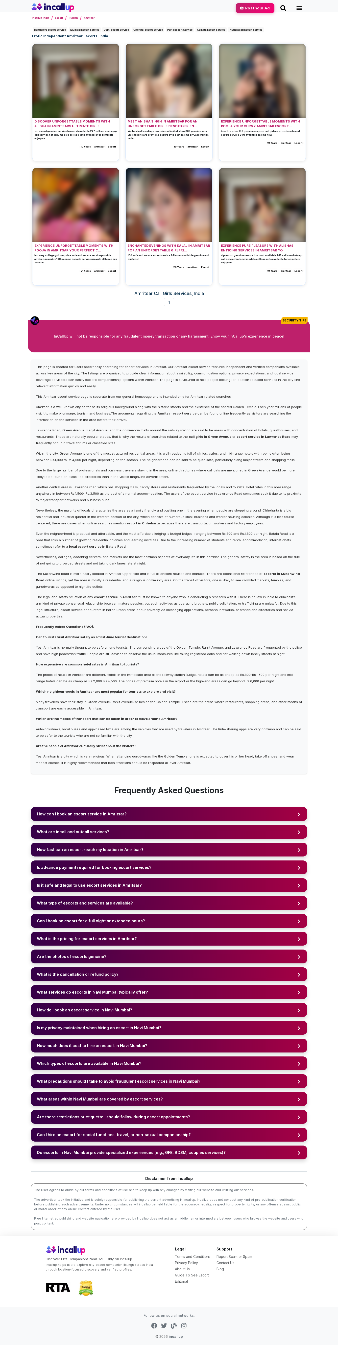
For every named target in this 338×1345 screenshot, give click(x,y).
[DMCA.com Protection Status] (85, 1287)
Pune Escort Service (180, 29)
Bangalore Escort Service (50, 29)
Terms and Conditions (193, 1256)
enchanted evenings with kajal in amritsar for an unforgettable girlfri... (169, 248)
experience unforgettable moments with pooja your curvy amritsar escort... (260, 124)
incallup (176, 1336)
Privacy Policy (186, 1263)
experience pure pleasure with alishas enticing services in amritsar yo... (257, 248)
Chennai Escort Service (148, 29)
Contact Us (225, 1263)
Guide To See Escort (192, 1275)
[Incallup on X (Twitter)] (164, 1325)
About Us (182, 1269)
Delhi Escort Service (116, 29)
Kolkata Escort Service (211, 29)
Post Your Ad (257, 8)
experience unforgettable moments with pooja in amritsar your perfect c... (73, 248)
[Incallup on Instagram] (184, 1325)
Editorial (181, 1281)
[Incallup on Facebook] (154, 1325)
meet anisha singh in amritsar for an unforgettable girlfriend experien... (162, 124)
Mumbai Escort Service (84, 29)
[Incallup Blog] (174, 1325)
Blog (220, 1269)
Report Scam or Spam (234, 1256)
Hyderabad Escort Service (246, 29)
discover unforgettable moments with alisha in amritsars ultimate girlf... (72, 124)
